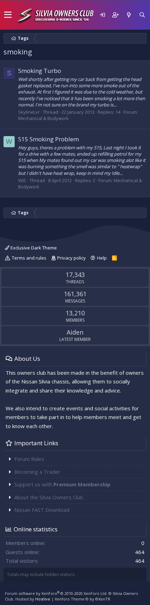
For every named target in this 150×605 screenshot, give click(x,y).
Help (102, 258)
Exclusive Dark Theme (33, 248)
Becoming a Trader (37, 471)
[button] (7, 15)
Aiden (75, 332)
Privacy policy (71, 258)
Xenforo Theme (82, 599)
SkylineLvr (29, 112)
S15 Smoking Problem (48, 139)
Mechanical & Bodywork (43, 118)
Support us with (62, 484)
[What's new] (128, 14)
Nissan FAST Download (41, 509)
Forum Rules (29, 458)
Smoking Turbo (39, 71)
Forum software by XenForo (56, 593)
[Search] (142, 14)
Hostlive (42, 599)
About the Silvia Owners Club (48, 497)
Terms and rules (29, 258)
